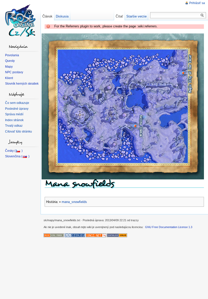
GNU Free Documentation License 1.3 (168, 227)
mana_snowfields (74, 202)
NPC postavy (14, 72)
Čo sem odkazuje (17, 103)
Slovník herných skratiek (22, 83)
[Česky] (14, 151)
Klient (9, 78)
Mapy (9, 66)
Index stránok (14, 120)
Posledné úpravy (16, 108)
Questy (10, 61)
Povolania (12, 55)
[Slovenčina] (17, 156)
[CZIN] (75, 234)
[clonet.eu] (117, 234)
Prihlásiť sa (197, 3)
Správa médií (14, 114)
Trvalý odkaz (14, 125)
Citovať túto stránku (18, 131)
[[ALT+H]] (20, 20)
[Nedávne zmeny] (54, 234)
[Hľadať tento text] (202, 15)
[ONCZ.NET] (96, 234)
